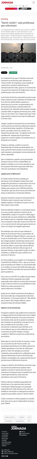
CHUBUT (21, 417)
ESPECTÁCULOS (6, 444)
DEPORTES (5, 437)
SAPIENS (4, 440)
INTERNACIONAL (6, 442)
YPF (29, 421)
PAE (29, 417)
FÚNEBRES (24, 435)
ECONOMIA (5, 435)
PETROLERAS (20, 421)
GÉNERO (4, 445)
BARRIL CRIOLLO (10, 417)
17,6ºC (26, 6)
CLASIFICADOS (25, 433)
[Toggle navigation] (33, 2)
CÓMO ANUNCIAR (8, 451)
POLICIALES (5, 433)
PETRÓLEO (8, 421)
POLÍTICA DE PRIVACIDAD (10, 453)
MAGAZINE (5, 438)
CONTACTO (6, 450)
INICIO (23, 431)
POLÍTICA (4, 19)
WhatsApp (14, 72)
